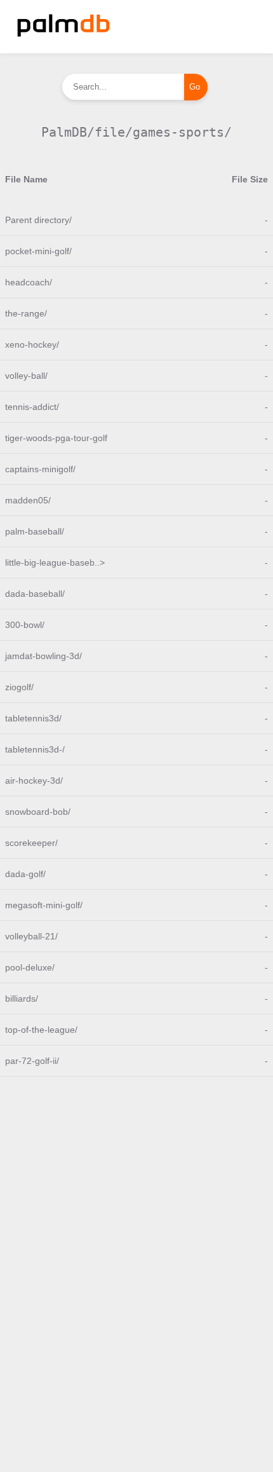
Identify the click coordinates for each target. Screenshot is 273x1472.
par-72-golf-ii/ (32, 1061)
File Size (250, 179)
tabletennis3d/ (33, 718)
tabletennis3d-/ (35, 749)
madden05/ (28, 500)
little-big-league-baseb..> (55, 562)
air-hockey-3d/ (34, 780)
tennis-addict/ (32, 407)
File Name (26, 179)
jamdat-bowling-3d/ (43, 656)
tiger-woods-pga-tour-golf (56, 438)
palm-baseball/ (34, 531)
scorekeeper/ (31, 843)
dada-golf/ (25, 874)
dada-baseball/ (35, 594)
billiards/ (21, 998)
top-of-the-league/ (41, 1030)
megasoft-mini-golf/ (44, 905)
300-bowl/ (24, 625)
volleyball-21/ (31, 936)
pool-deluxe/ (30, 967)
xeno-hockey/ (32, 344)
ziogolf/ (19, 687)
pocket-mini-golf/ (38, 251)
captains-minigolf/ (40, 469)
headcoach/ (28, 282)
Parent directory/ (38, 220)
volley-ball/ (26, 376)
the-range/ (26, 313)
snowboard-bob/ (37, 812)
